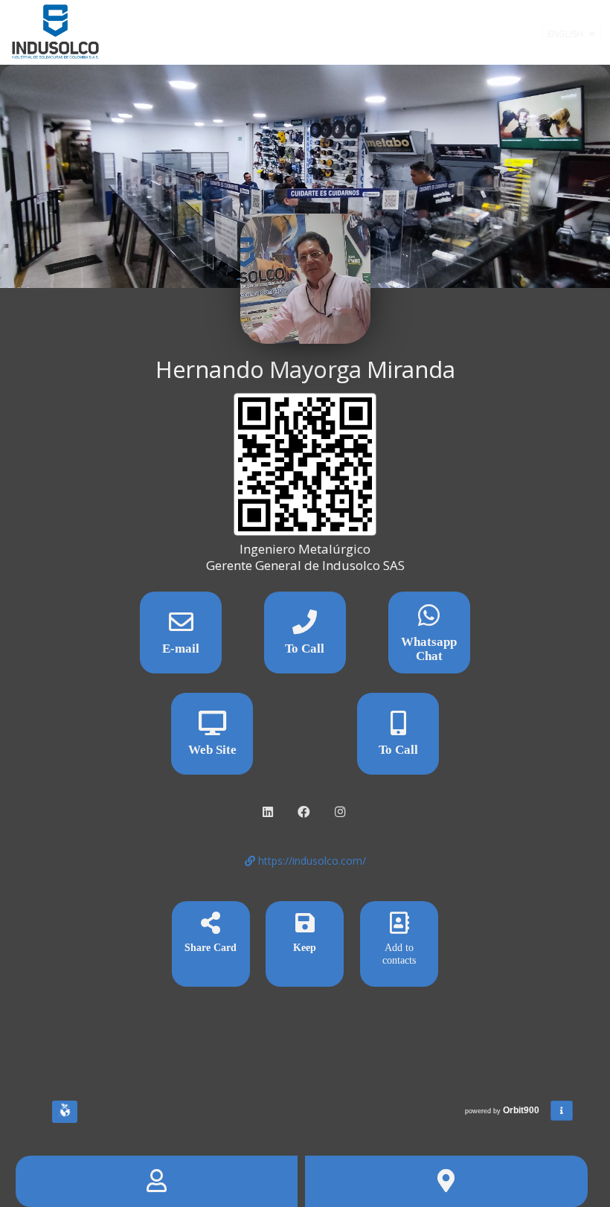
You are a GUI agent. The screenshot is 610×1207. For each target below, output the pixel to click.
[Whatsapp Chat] (429, 620)
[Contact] (157, 1181)
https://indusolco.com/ (310, 861)
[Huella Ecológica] (64, 1112)
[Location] (446, 1181)
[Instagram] (341, 812)
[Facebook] (305, 812)
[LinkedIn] (269, 812)
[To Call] (305, 627)
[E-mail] (181, 627)
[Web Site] (212, 728)
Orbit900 (522, 1110)
